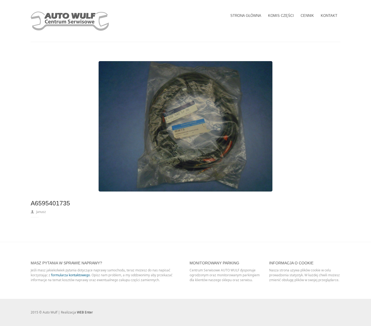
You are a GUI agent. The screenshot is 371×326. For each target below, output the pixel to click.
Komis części (281, 16)
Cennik (307, 16)
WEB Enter (85, 312)
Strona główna (245, 16)
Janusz (41, 211)
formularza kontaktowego (70, 275)
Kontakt (329, 16)
